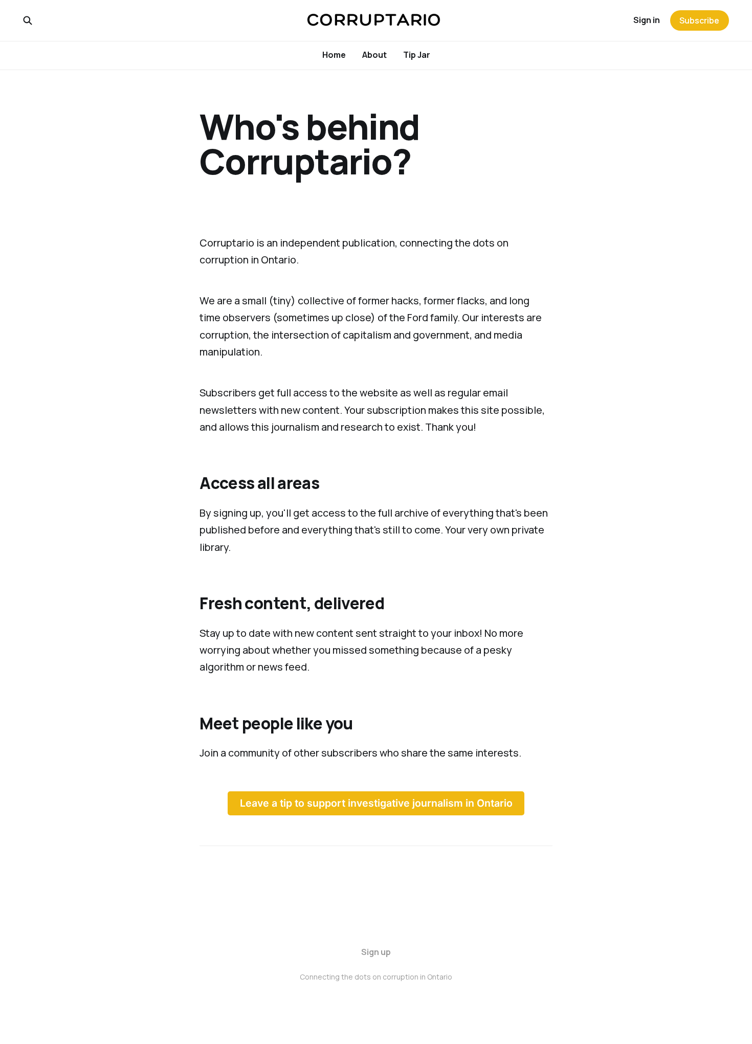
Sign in (646, 20)
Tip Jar (416, 54)
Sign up (376, 952)
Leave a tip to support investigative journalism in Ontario (376, 803)
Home (334, 54)
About (374, 54)
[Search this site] (27, 20)
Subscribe (699, 20)
